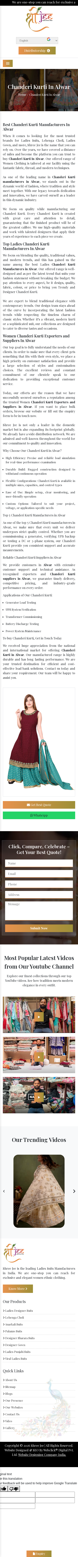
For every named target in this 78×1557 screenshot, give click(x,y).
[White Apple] (39, 1017)
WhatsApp (40, 815)
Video (8, 1421)
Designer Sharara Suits (20, 1338)
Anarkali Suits (14, 1324)
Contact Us (12, 1414)
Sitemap (10, 1387)
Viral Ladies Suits (16, 1358)
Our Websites (14, 1407)
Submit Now (39, 928)
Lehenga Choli (14, 1317)
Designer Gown (15, 1345)
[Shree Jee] (39, 19)
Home (22, 95)
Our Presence (14, 1400)
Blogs (8, 1394)
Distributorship (35, 51)
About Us (11, 1380)
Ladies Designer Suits (19, 1311)
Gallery (10, 1428)
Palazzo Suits (13, 1331)
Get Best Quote (40, 805)
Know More (17, 1289)
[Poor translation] (14, 1489)
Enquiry (40, 1553)
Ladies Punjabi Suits (17, 1352)
